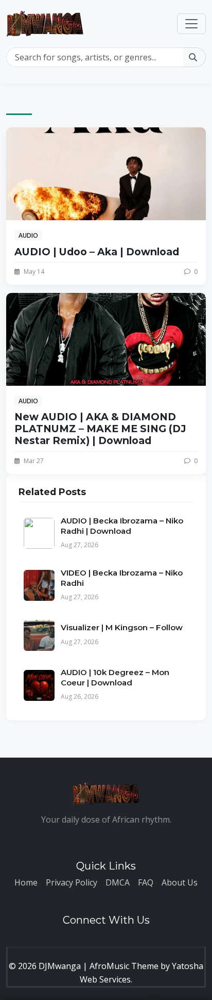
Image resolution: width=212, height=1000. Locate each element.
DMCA (117, 882)
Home (26, 882)
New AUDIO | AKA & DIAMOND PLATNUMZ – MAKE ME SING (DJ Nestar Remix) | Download (100, 429)
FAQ (145, 882)
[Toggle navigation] (191, 23)
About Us (180, 882)
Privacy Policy (71, 882)
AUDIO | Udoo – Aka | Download (96, 251)
